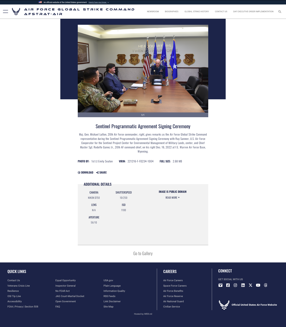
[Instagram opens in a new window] (235, 285)
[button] (99, 2)
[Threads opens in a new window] (266, 285)
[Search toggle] (280, 11)
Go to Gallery (143, 253)
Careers (170, 271)
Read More (172, 197)
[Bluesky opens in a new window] (273, 284)
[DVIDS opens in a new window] (220, 285)
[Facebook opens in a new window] (228, 285)
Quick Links (16, 271)
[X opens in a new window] (250, 285)
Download (86, 172)
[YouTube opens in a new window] (258, 285)
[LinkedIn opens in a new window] (243, 285)
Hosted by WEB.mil (143, 314)
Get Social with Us (230, 279)
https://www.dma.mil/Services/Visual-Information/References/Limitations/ (169, 227)
